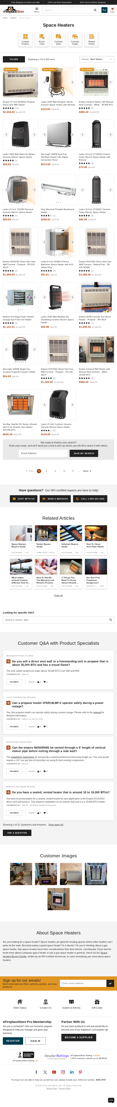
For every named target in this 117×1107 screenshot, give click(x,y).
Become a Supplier (79, 1037)
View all (58, 595)
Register (13, 1041)
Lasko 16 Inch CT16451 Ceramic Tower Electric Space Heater (94, 210)
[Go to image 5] (62, 95)
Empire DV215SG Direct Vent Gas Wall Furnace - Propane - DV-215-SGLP (19, 264)
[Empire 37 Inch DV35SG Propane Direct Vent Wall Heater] (20, 82)
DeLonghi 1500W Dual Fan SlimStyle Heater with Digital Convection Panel (54, 157)
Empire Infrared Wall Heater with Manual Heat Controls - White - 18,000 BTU (94, 372)
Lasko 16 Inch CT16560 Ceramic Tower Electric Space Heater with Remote (94, 157)
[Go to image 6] (101, 147)
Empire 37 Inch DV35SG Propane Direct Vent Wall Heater (19, 103)
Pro (104, 10)
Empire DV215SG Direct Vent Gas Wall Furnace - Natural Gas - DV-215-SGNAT (95, 264)
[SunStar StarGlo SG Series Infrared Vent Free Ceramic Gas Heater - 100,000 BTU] (20, 404)
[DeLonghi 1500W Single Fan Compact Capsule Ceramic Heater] (20, 349)
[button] (55, 498)
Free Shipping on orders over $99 (25, 2)
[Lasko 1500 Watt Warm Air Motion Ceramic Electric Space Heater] (20, 134)
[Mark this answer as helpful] (38, 682)
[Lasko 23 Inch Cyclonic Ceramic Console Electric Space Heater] (58, 404)
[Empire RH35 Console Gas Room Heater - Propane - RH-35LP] (96, 297)
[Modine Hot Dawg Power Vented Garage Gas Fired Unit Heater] (20, 297)
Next (85, 471)
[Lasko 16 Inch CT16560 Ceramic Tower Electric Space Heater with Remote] (96, 134)
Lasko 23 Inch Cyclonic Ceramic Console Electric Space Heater (56, 425)
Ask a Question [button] (17, 833)
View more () (55, 825)
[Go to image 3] (58, 95)
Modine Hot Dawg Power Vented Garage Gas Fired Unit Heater (18, 318)
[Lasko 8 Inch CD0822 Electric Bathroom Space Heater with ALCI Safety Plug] (58, 242)
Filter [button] (14, 59)
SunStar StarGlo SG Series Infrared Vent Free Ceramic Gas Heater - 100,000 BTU (20, 427)
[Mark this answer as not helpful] (45, 682)
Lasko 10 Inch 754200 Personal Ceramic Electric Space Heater (18, 210)
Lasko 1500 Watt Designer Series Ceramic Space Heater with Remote (58, 103)
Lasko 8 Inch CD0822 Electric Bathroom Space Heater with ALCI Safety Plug (57, 264)
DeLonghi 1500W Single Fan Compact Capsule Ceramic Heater (19, 370)
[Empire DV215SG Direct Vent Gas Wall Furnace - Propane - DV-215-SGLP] (20, 242)
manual (97, 712)
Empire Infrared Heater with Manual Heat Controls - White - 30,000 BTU (96, 103)
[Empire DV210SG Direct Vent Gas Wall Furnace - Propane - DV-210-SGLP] (58, 349)
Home (5, 18)
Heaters (13, 18)
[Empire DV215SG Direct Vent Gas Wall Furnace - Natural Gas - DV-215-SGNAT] (96, 242)
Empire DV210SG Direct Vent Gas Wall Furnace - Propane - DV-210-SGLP (57, 372)
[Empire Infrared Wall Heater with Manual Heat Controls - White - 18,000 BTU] (96, 349)
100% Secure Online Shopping (93, 2)
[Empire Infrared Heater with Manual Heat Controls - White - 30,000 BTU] (96, 82)
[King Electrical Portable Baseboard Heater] (58, 190)
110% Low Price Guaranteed (60, 2)
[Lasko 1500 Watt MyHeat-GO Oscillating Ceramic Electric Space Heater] (58, 297)
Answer (14, 682)
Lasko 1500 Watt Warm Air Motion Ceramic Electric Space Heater (19, 155)
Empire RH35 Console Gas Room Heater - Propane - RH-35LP (95, 318)
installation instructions (22, 757)
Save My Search (84, 453)
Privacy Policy (65, 1089)
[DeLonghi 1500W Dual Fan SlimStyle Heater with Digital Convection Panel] (58, 134)
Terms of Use (51, 1089)
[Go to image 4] (60, 95)
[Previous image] (44, 82)
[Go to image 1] (54, 95)
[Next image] (72, 82)
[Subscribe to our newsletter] (110, 983)
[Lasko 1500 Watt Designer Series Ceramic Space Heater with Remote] (58, 82)
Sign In (36, 1041)
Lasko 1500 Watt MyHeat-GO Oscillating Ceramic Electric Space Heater (57, 320)
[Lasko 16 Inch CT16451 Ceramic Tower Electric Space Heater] (96, 190)
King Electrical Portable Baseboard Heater (57, 210)
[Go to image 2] (56, 95)
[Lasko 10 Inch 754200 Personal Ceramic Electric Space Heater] (20, 190)
